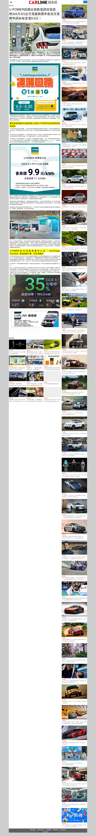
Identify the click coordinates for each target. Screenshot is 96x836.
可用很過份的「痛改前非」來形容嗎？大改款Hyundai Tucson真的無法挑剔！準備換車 (74, 351)
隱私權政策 (55, 829)
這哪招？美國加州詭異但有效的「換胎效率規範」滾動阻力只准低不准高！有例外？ (74, 269)
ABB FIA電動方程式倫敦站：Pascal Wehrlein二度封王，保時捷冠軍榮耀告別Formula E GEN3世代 (74, 578)
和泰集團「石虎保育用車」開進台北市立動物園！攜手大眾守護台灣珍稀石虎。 (74, 187)
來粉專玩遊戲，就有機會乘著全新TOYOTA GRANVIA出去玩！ (35, 401)
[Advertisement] (35, 334)
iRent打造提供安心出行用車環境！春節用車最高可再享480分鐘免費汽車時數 (35, 385)
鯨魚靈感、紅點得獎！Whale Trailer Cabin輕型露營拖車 (17, 385)
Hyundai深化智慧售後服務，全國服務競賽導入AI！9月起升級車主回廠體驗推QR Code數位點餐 (74, 42)
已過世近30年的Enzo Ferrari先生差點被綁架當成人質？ (52, 400)
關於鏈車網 (32, 829)
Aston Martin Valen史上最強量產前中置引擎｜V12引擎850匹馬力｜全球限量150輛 (74, 619)
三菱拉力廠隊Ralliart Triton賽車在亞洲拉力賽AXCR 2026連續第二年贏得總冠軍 (74, 640)
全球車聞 (64, 20)
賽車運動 (64, 164)
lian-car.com (45, 832)
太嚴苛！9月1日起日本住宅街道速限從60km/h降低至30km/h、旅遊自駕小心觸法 (74, 660)
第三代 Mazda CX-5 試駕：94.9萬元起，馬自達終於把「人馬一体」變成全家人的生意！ (74, 248)
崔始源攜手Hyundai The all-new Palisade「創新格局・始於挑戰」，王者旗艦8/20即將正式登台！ (73, 557)
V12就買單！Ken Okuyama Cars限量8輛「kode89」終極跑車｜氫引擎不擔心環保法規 (74, 496)
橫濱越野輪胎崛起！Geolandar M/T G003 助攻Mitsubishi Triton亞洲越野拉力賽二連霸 (72, 393)
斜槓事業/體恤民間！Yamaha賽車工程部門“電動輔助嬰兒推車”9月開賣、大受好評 (74, 145)
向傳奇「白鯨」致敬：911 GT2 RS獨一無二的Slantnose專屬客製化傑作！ (72, 413)
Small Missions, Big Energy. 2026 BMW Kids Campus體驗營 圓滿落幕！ (72, 763)
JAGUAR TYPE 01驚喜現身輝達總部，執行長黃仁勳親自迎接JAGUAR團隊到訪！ (74, 681)
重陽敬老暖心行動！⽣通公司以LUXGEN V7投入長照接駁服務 (35, 354)
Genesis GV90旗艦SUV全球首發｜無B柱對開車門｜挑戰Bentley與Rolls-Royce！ (74, 372)
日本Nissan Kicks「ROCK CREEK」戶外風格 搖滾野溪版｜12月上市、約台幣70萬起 (74, 228)
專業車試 (64, 246)
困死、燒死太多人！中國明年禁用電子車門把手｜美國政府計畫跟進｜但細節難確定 (74, 290)
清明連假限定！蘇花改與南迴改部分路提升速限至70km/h (17, 369)
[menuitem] (11, 2)
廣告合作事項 (41, 829)
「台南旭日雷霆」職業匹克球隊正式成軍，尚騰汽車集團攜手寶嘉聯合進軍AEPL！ (74, 63)
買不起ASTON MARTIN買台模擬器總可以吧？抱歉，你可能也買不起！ (52, 354)
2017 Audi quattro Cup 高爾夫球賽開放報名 (17, 353)
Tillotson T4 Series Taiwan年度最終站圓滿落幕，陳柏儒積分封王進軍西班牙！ (74, 166)
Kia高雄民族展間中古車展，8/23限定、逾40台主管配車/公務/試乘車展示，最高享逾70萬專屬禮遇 (74, 722)
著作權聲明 (48, 829)
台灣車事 (64, 40)
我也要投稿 (63, 829)
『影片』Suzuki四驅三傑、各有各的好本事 (72, 310)
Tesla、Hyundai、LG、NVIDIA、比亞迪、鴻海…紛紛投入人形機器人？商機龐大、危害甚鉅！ (74, 475)
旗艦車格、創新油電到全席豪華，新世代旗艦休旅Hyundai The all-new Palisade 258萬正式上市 (73, 331)
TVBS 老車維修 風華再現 (51, 384)
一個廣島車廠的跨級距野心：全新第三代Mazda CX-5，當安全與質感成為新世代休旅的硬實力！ (74, 516)
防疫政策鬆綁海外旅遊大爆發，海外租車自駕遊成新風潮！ (52, 369)
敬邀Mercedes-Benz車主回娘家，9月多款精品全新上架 (17, 400)
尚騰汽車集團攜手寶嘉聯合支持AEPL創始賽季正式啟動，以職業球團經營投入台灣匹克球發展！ (74, 599)
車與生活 (11, 5)
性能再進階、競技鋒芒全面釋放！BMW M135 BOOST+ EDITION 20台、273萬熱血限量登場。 (73, 537)
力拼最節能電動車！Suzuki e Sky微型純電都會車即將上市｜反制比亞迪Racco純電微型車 (74, 22)
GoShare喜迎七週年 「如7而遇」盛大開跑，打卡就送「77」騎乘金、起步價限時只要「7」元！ (74, 825)
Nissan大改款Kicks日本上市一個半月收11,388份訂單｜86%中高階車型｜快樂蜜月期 (74, 784)
